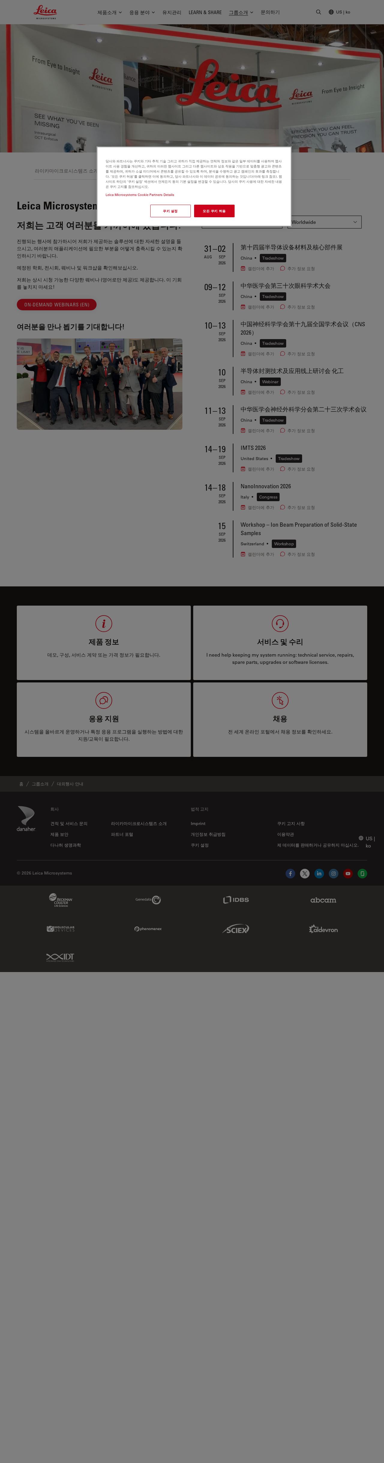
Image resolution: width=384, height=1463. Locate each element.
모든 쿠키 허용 (214, 211)
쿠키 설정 (170, 211)
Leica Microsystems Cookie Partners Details (140, 194)
